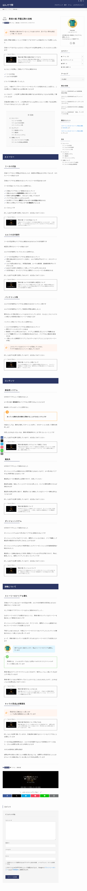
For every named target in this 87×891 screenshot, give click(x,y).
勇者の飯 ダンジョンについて (27, 568)
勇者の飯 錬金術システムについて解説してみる (32, 444)
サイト (7, 856)
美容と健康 (67, 67)
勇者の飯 (6, 22)
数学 (65, 63)
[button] (7, 795)
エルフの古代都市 (19, 123)
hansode (65, 127)
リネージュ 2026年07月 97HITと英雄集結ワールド (72, 107)
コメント (8, 820)
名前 (7, 843)
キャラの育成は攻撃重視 (21, 142)
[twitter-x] (79, 1)
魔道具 (16, 132)
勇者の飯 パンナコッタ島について (28, 362)
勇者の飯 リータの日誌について (27, 220)
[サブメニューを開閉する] (82, 56)
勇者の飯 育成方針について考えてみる (29, 722)
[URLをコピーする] (53, 795)
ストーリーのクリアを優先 (22, 140)
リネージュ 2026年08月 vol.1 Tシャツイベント (72, 97)
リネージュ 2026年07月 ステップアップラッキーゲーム (72, 102)
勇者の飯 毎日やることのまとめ (27, 689)
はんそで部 (8, 5)
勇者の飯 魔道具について (25, 506)
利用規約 (15, 869)
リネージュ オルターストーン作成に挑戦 (72, 125)
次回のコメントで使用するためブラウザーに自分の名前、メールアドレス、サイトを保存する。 (31, 863)
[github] (81, 1)
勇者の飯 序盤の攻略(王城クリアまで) (29, 57)
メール (8, 849)
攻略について (16, 137)
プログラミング (68, 60)
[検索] (83, 1)
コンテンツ (15, 128)
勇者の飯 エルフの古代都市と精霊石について (31, 282)
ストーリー (15, 118)
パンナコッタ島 (19, 125)
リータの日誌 (18, 120)
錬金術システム (19, 130)
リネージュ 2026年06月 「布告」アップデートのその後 (72, 112)
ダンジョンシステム (20, 134)
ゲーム (12, 22)
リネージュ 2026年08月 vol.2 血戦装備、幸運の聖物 (72, 92)
